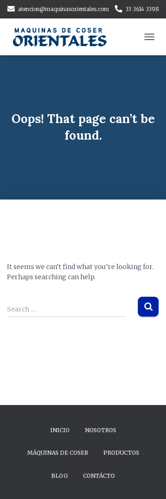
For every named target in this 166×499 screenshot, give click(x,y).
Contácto (99, 475)
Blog (59, 475)
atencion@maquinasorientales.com (63, 9)
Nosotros (100, 430)
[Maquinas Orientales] (64, 37)
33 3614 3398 (142, 9)
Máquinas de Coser (57, 452)
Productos (121, 452)
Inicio (60, 430)
